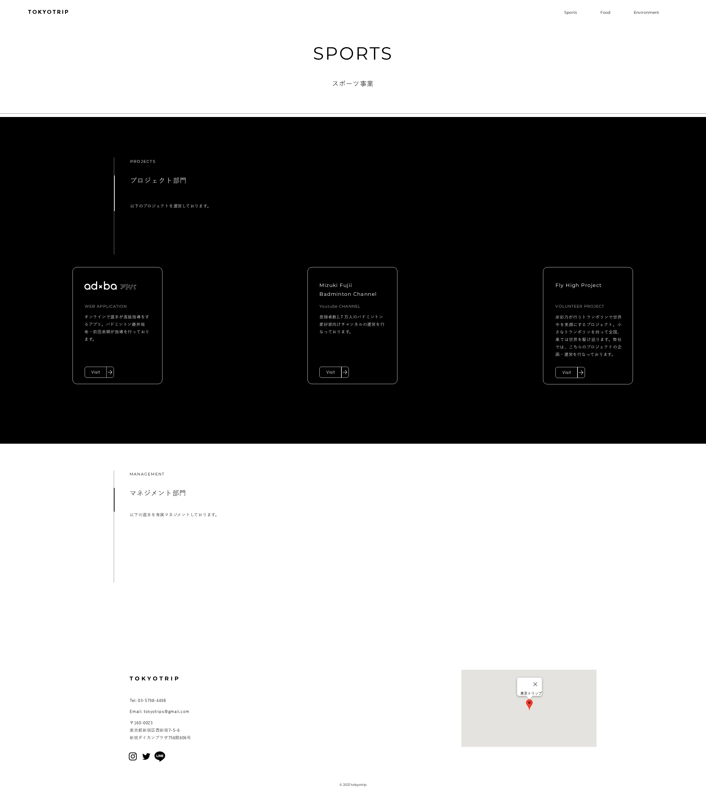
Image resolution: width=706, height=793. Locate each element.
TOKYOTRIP (48, 12)
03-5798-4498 (152, 700)
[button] (566, 372)
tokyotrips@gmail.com (166, 711)
